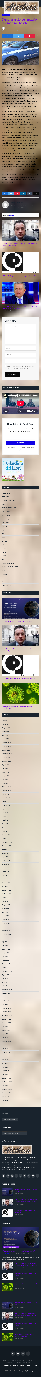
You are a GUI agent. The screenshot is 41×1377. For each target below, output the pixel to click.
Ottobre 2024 (6, 801)
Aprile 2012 (5, 1067)
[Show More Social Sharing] (37, 36)
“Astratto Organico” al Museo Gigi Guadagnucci (19, 276)
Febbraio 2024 (6, 831)
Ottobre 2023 (6, 846)
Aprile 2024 (5, 824)
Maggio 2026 (6, 731)
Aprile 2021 (5, 956)
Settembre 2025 (7, 761)
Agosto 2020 (6, 975)
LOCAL (4, 548)
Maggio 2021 (6, 953)
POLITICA (5, 570)
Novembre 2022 (7, 886)
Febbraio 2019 (6, 1008)
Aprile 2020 (5, 978)
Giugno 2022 (6, 905)
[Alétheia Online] (21, 7)
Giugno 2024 (6, 816)
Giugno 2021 (6, 949)
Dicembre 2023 (6, 838)
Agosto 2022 (6, 897)
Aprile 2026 (5, 735)
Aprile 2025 (5, 779)
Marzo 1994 (6, 1096)
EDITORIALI (5, 522)
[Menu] (3, 7)
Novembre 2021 (7, 930)
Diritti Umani (6, 511)
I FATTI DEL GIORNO (8, 530)
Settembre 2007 (7, 1082)
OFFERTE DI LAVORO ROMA (10, 567)
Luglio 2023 (5, 857)
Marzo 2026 (6, 739)
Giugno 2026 (6, 728)
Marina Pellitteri (13, 28)
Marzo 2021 (6, 960)
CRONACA (5, 504)
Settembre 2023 (7, 849)
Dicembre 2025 (6, 750)
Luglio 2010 (5, 1074)
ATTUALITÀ (5, 497)
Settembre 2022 (7, 894)
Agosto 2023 (6, 853)
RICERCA (4, 578)
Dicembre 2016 (6, 1030)
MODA (4, 556)
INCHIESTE (5, 533)
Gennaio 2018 (6, 1023)
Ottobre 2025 (6, 757)
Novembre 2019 (7, 989)
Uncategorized (6, 585)
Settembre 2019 (7, 993)
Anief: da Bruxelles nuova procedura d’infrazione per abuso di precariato (20, 245)
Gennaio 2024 (6, 835)
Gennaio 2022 (6, 923)
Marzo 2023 (6, 871)
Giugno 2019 (6, 1000)
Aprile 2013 (5, 1059)
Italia (3, 537)
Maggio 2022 (6, 908)
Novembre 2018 (7, 1015)
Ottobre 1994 (6, 1093)
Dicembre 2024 (6, 794)
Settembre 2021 (7, 938)
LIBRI (3, 544)
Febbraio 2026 (6, 742)
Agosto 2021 (6, 942)
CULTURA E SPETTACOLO (9, 508)
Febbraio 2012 (6, 1070)
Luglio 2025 (5, 768)
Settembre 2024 (7, 805)
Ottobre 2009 (6, 1078)
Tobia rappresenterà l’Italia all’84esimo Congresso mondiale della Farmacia (20, 307)
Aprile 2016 (5, 1037)
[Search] (38, 7)
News (4, 559)
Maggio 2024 (6, 820)
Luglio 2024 (5, 812)
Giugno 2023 (6, 860)
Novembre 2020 (7, 971)
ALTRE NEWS (6, 493)
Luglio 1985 (5, 1100)
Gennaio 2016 (6, 1041)
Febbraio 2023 (6, 875)
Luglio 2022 (5, 901)
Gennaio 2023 (6, 879)
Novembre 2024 (7, 798)
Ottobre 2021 (6, 934)
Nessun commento (9, 31)
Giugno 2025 (6, 772)
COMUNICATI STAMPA (8, 500)
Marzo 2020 (6, 982)
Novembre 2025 (7, 753)
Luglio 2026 (5, 724)
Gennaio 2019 (6, 1011)
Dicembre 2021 (6, 927)
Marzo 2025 (6, 783)
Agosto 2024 (6, 809)
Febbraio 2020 (6, 986)
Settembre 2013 (7, 1052)
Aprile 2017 (5, 1026)
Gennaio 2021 (6, 964)
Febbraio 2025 (6, 787)
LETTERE (4, 541)
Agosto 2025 (6, 765)
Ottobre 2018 (6, 1019)
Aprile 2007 (5, 1085)
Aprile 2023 (5, 868)
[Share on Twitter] (7, 36)
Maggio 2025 (6, 776)
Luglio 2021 (5, 945)
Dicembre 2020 (6, 967)
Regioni (4, 574)
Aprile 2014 (5, 1048)
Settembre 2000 (7, 1089)
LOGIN (35, 1366)
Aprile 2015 (5, 1045)
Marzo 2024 (6, 827)
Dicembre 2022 (6, 883)
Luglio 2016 (5, 1034)
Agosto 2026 (6, 720)
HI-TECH (4, 526)
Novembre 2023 (7, 842)
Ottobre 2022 (6, 890)
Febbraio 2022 (6, 919)
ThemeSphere (31, 1371)
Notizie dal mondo (8, 563)
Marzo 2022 (6, 916)
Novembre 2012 (7, 1063)
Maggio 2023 (6, 864)
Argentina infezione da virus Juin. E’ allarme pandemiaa (17, 707)
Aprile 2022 (5, 912)
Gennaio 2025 (6, 790)
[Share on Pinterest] (29, 36)
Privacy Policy (20, 450)
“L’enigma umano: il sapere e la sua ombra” (17, 621)
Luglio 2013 (5, 1056)
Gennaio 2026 (6, 746)
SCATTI (4, 581)
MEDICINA (5, 552)
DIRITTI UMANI (6, 515)
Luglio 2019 (5, 997)
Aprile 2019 (5, 1004)
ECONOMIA (5, 519)
